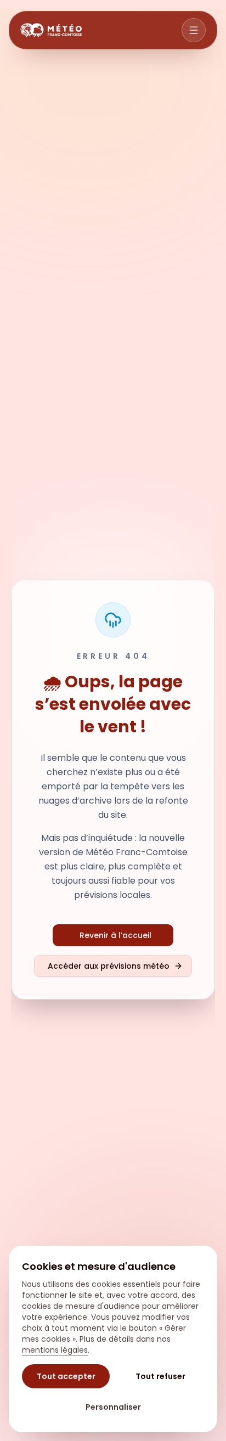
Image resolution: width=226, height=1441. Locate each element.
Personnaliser (113, 1407)
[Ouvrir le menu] (194, 30)
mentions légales (55, 1349)
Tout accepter (66, 1376)
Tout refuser (160, 1376)
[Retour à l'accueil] (51, 30)
